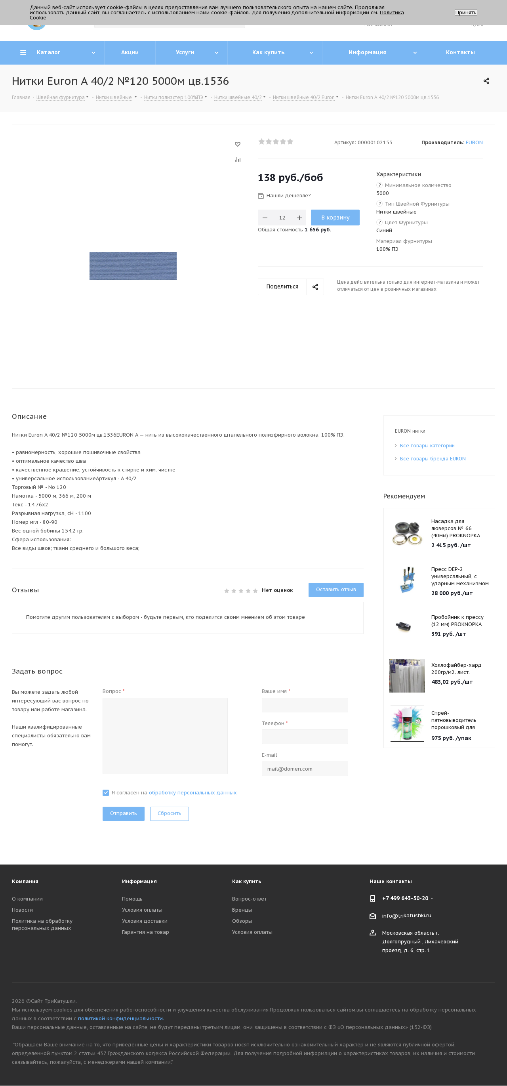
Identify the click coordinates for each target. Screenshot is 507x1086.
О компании (27, 898)
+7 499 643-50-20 (405, 898)
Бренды (242, 910)
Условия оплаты (142, 910)
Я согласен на (174, 792)
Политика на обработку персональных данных (42, 924)
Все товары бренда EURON (433, 459)
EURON (474, 142)
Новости (22, 910)
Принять (466, 12)
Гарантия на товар (145, 932)
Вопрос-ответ (249, 898)
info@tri (393, 915)
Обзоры (242, 921)
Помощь (132, 898)
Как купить (246, 881)
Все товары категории (427, 446)
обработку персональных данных (193, 792)
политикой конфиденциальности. (121, 1018)
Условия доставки (145, 921)
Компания (25, 881)
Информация (139, 881)
